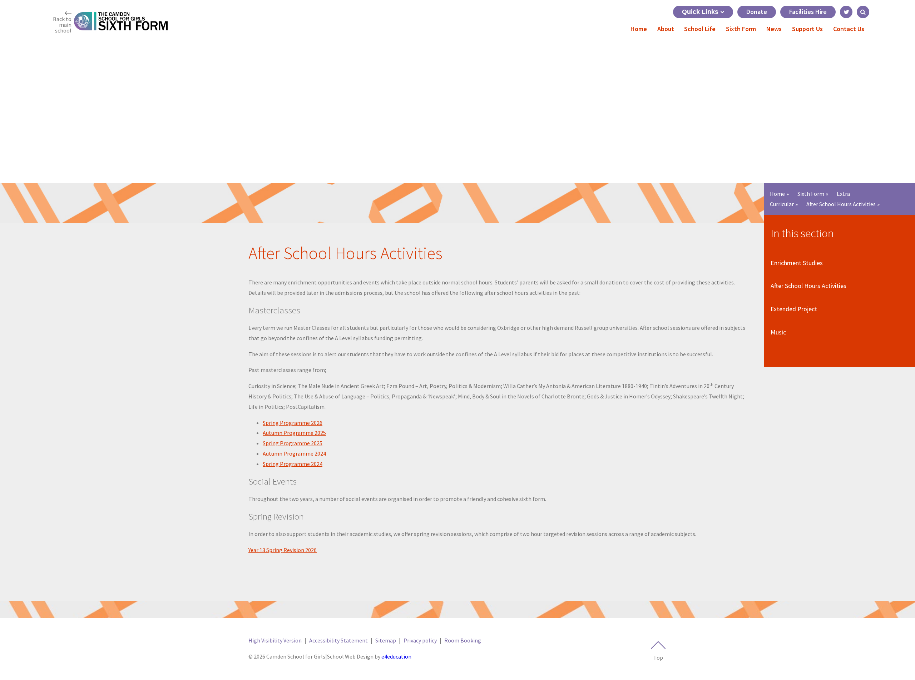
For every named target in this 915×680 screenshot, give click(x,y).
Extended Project (794, 309)
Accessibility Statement (338, 640)
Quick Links (700, 11)
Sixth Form (810, 193)
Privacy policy (420, 640)
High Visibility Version (275, 640)
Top (658, 657)
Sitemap (385, 640)
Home (777, 193)
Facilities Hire (808, 12)
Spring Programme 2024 (292, 463)
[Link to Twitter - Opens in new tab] (846, 12)
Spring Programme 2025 (292, 443)
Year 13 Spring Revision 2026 (282, 550)
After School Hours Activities (841, 204)
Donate (756, 12)
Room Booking (462, 640)
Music (778, 332)
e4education (396, 656)
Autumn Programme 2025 (294, 432)
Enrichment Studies (797, 263)
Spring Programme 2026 (292, 422)
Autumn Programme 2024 (294, 453)
